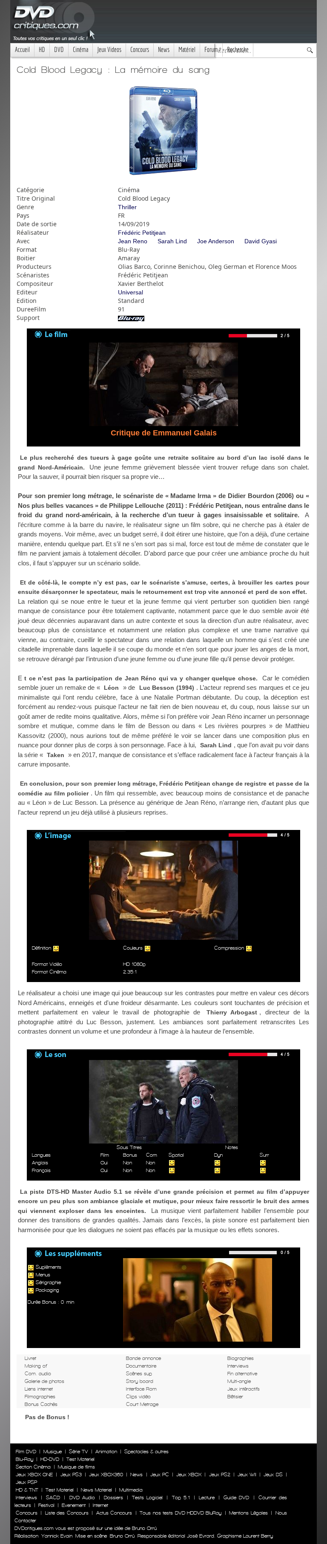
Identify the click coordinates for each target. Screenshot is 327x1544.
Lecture (207, 1497)
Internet (100, 1505)
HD (42, 50)
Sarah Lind (172, 241)
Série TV (78, 1451)
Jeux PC (159, 1474)
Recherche (238, 50)
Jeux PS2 (219, 1474)
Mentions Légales (248, 1512)
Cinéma (80, 50)
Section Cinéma (33, 1466)
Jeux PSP (26, 1482)
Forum (211, 50)
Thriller (127, 207)
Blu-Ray (24, 1459)
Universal (130, 292)
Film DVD (26, 1451)
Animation (106, 1451)
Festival (46, 1505)
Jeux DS (273, 1474)
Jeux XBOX (188, 1474)
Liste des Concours (67, 1512)
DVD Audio (82, 1497)
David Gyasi (260, 241)
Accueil (22, 50)
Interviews (26, 1497)
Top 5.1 (181, 1497)
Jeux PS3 (71, 1474)
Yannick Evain (56, 1535)
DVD (59, 50)
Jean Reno (132, 241)
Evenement (74, 1505)
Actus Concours (114, 1512)
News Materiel (96, 1489)
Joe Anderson (215, 241)
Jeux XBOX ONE (34, 1474)
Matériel (186, 50)
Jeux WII (247, 1474)
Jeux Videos (109, 50)
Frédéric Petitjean (142, 232)
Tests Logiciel (147, 1497)
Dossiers (113, 1497)
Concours (139, 50)
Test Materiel (80, 1459)
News (163, 50)
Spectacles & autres (146, 1451)
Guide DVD (236, 1497)
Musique (52, 1451)
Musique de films (76, 1466)
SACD (53, 1497)
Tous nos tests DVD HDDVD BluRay (180, 1512)
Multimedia (131, 1489)
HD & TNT (27, 1489)
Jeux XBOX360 (106, 1474)
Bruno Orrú (122, 1535)
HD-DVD (49, 1459)
